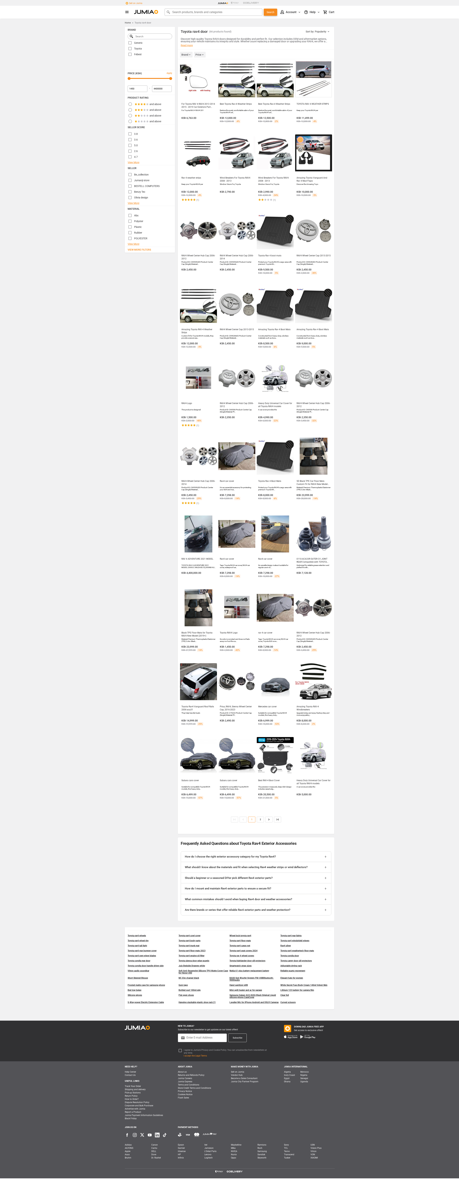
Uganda (304, 1081)
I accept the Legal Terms (195, 1055)
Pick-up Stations (133, 1092)
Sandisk (261, 1154)
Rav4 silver (285, 945)
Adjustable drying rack (291, 966)
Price (198, 54)
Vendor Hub (237, 1075)
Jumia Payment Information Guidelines (144, 1115)
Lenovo (207, 1154)
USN (313, 1145)
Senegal (304, 1078)
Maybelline (236, 1145)
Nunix (234, 1154)
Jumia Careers (185, 1078)
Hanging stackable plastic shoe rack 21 (197, 1002)
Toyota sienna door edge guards (194, 960)
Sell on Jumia (135, 3)
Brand (184, 54)
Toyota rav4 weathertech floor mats (297, 950)
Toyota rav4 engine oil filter (191, 955)
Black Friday (131, 1118)
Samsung (262, 1151)
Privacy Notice (185, 1091)
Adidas (128, 1145)
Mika (233, 1148)
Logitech (208, 1157)
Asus (127, 1154)
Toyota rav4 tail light (137, 945)
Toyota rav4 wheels (137, 935)
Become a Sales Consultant (244, 1078)
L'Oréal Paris (210, 1151)
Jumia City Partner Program (244, 1081)
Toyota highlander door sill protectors (247, 960)
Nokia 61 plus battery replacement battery (249, 971)
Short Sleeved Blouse (138, 978)
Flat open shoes (186, 995)
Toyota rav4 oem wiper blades (142, 955)
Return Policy (131, 1096)
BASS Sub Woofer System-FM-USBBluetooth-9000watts (252, 979)
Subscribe (237, 1038)
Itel (205, 1145)
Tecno (287, 1151)
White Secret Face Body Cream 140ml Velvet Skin (303, 985)
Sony (286, 1145)
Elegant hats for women (291, 978)
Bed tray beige (134, 990)
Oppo (233, 1157)
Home (128, 23)
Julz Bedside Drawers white (192, 966)
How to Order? (132, 1099)
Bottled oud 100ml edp (190, 990)
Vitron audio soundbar (138, 971)
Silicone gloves (135, 995)
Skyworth (261, 1157)
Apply (169, 73)
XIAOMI (314, 1157)
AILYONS (129, 1148)
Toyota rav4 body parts (189, 940)
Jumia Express (185, 1081)
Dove (153, 1154)
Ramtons (261, 1145)
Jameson (209, 1148)
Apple (127, 1151)
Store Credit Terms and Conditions (194, 1088)
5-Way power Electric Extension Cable (146, 1002)
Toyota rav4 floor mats (240, 940)
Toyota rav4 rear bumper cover (142, 950)
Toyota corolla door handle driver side (146, 966)
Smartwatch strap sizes (241, 966)
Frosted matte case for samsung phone (146, 985)
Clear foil (284, 995)
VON (313, 1154)
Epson (181, 1145)
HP (179, 1154)
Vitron (313, 1151)
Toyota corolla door (289, 955)
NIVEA (234, 1151)
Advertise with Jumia (135, 1109)
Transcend (289, 1154)
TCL (286, 1148)
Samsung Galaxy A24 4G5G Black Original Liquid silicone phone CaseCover (253, 996)
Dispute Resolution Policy (137, 1102)
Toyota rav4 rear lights (291, 935)
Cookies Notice (185, 1094)
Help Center (130, 1072)
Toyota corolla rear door (139, 960)
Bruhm (128, 1157)
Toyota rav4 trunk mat (189, 945)
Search (270, 12)
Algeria (287, 1072)
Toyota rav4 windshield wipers (294, 940)
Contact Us (130, 1075)
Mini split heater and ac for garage (246, 990)
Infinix (181, 1157)
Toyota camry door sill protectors (296, 960)
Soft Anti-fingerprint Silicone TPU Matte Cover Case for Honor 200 (203, 972)
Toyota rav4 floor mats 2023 (192, 950)
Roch (259, 1148)
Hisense (182, 1151)
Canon (154, 1145)
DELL (153, 1151)
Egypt (287, 1078)
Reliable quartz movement (292, 971)
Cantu (154, 1148)
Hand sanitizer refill (239, 985)
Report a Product (133, 1112)
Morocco (304, 1072)
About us (182, 1072)
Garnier (181, 1148)
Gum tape (183, 985)
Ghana (287, 1081)
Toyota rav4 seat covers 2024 (243, 950)
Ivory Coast (289, 1075)
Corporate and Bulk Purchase (139, 1105)
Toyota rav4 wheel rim (138, 940)
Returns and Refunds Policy (191, 1075)
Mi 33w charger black (189, 978)
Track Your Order (133, 1086)
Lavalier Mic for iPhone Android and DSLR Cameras (254, 1002)
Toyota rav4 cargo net (240, 945)
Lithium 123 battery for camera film (297, 990)
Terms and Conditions (188, 1085)
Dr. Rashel (156, 1157)
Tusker (287, 1157)
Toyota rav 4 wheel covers (242, 955)
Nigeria (303, 1075)
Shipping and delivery (135, 1089)
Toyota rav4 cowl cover (189, 935)
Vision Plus (316, 1148)
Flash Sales (183, 1097)
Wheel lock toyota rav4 (240, 935)
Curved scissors (288, 1002)
